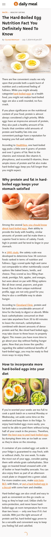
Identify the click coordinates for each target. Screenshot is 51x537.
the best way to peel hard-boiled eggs (28, 434)
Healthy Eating (17, 12)
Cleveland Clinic (24, 305)
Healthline (21, 145)
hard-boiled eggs (22, 93)
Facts (5, 12)
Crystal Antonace (12, 39)
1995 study (12, 252)
